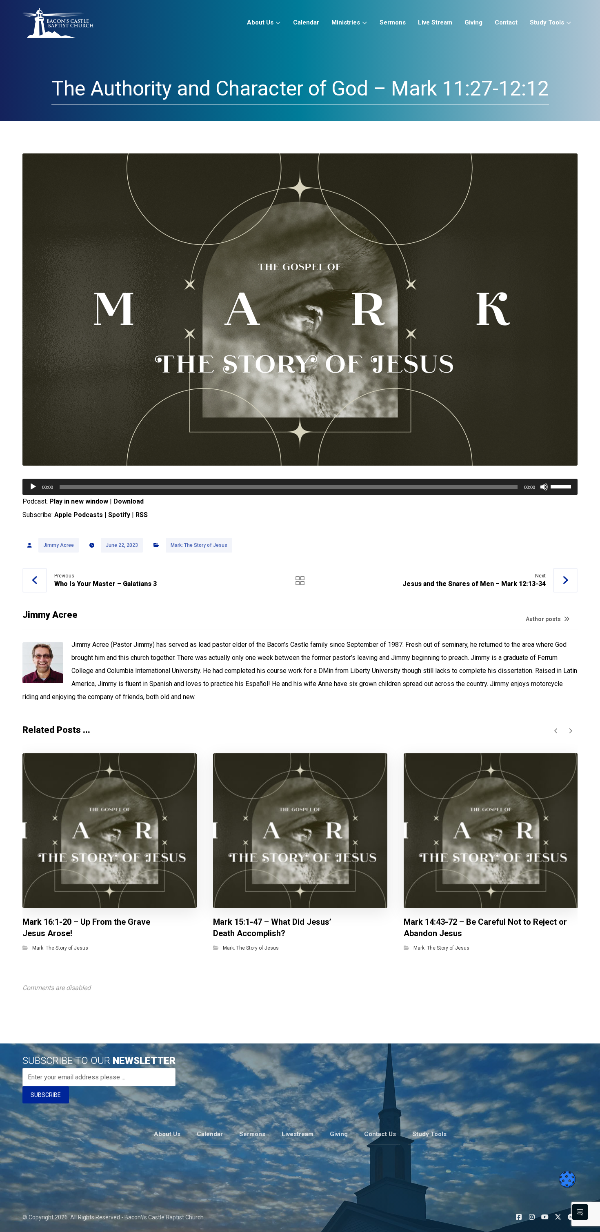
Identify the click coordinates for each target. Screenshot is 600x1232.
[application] (300, 487)
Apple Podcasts (78, 515)
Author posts (544, 619)
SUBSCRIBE (46, 1095)
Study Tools (429, 1134)
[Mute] (544, 487)
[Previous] (556, 731)
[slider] (562, 486)
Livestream (297, 1134)
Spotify (119, 515)
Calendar (210, 1134)
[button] (518, 1216)
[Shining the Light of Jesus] (57, 23)
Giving (339, 1134)
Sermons (252, 1134)
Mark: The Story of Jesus (199, 545)
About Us (167, 1134)
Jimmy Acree (58, 545)
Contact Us (380, 1134)
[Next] (570, 731)
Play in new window (78, 501)
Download (128, 501)
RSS (142, 515)
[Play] (33, 487)
